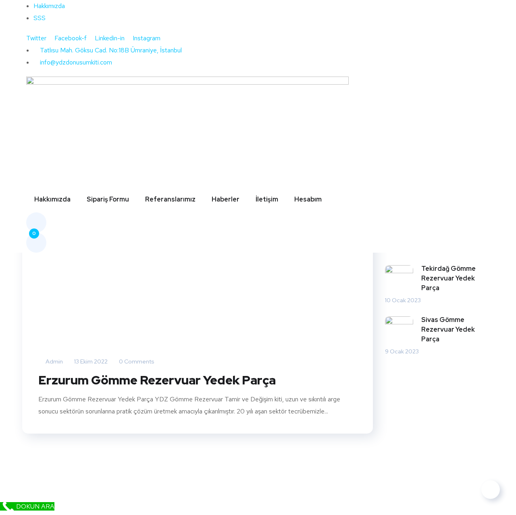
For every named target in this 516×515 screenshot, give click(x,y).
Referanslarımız (170, 199)
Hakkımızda (52, 199)
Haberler (225, 199)
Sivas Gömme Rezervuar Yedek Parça (448, 329)
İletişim (267, 199)
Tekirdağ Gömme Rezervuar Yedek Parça (448, 278)
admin (53, 361)
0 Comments (136, 361)
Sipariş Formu (108, 199)
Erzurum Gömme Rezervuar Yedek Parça (157, 380)
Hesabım (308, 199)
